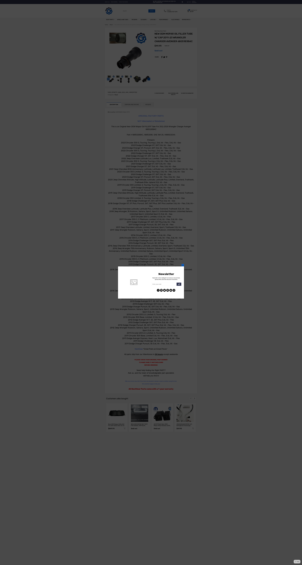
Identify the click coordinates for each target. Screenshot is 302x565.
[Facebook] (158, 290)
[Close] (183, 265)
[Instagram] (161, 290)
